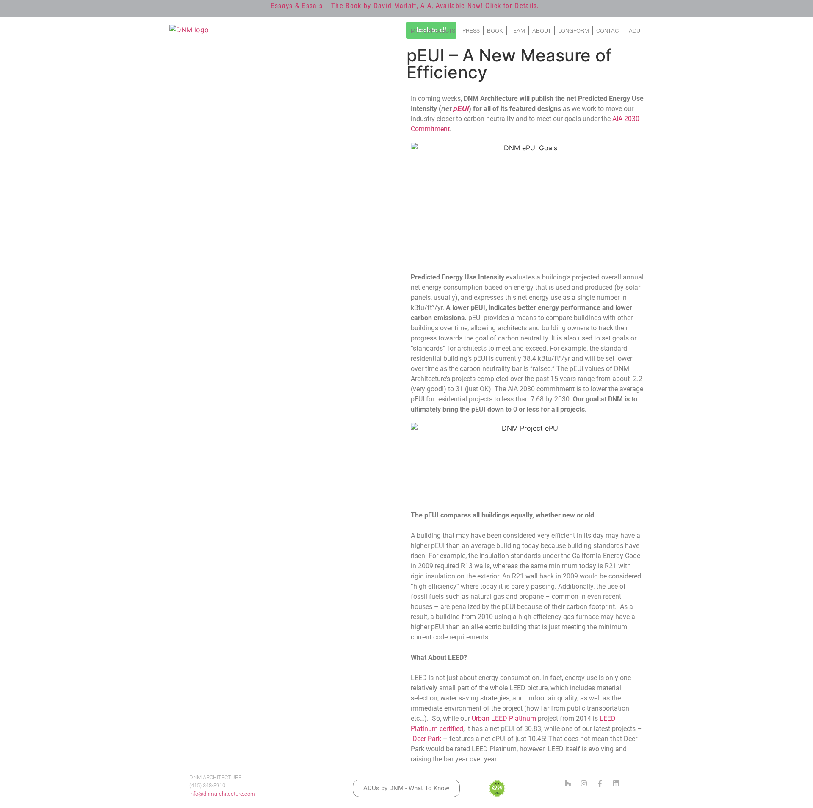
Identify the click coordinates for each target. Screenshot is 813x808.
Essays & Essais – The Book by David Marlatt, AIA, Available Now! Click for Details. (405, 5)
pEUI (461, 108)
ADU (634, 31)
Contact (609, 31)
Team (517, 31)
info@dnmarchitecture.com (222, 794)
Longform (573, 31)
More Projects (433, 31)
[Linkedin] (616, 783)
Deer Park (426, 739)
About (541, 31)
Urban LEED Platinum (504, 718)
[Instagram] (584, 783)
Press (471, 31)
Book (495, 31)
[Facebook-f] (600, 783)
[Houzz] (567, 783)
